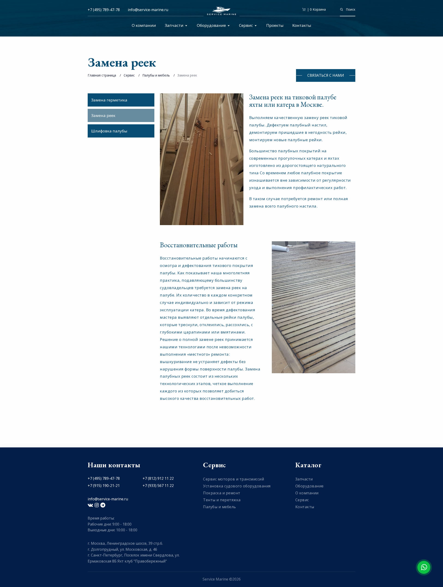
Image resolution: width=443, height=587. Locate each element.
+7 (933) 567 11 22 (158, 485)
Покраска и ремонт (221, 492)
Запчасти (174, 25)
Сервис (246, 25)
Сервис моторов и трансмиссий (233, 479)
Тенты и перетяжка (222, 499)
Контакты (301, 25)
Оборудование (211, 25)
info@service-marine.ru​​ (148, 9)
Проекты (275, 25)
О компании (144, 25)
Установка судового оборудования (237, 486)
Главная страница (102, 75)
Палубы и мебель (156, 75)
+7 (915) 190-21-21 (104, 485)
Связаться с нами (325, 75)
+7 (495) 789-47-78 (104, 9)
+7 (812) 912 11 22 (158, 478)
